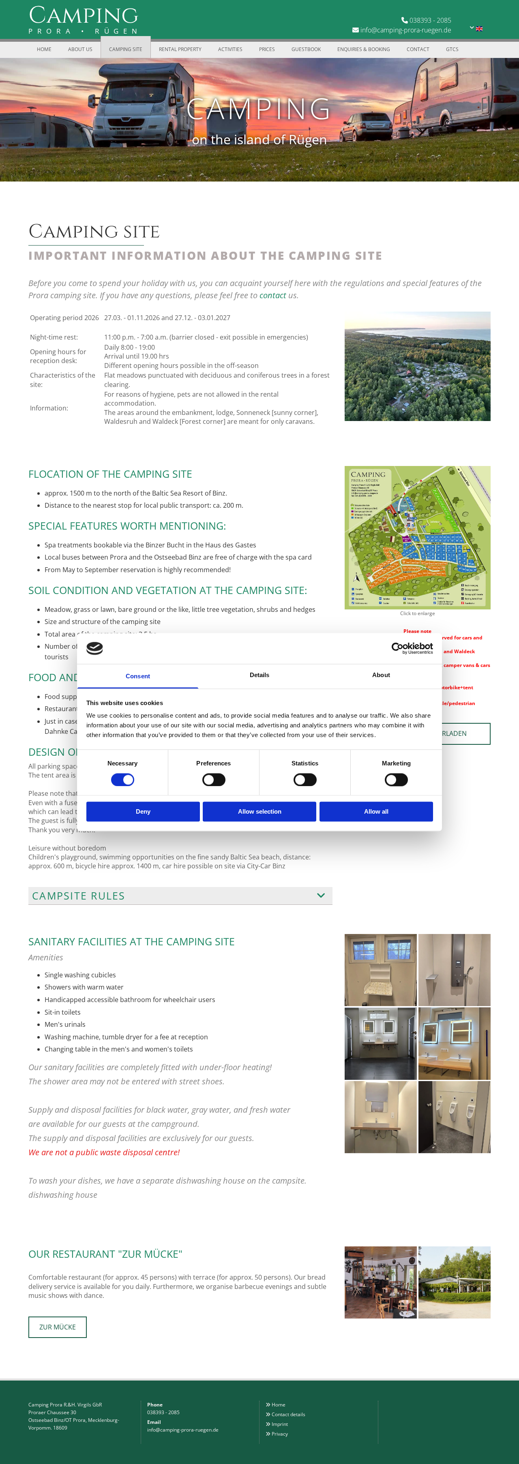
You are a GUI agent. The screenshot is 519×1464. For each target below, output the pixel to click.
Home (44, 49)
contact (273, 295)
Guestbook (306, 49)
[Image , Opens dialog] (418, 537)
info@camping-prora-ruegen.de (405, 30)
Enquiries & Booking (363, 49)
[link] (321, 896)
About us (80, 49)
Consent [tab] (138, 676)
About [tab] (381, 675)
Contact (418, 49)
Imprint (280, 1424)
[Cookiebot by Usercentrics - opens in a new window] (397, 648)
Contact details (288, 1414)
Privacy (280, 1433)
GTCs (452, 49)
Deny (143, 811)
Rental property (180, 49)
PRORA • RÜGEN (85, 31)
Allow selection (259, 811)
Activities (230, 49)
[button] (57, 1327)
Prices (267, 49)
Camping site (125, 49)
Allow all (376, 811)
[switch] (213, 779)
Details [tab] (260, 675)
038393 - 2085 (430, 20)
